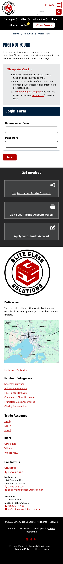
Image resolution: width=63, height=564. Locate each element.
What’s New (11, 452)
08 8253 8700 (16, 506)
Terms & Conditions (39, 545)
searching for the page (29, 91)
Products (49, 5)
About (54, 19)
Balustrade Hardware (15, 388)
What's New (39, 19)
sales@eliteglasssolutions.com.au (26, 489)
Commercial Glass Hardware (19, 397)
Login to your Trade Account (31, 193)
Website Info (44, 33)
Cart (26, 25)
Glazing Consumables (16, 406)
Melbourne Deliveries (15, 370)
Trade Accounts (45, 24)
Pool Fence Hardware (16, 392)
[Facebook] (31, 539)
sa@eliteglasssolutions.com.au (24, 509)
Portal (7, 430)
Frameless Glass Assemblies (19, 401)
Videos (24, 19)
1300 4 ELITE (15, 472)
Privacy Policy (17, 545)
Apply (7, 421)
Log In (14, 25)
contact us (38, 95)
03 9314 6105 (16, 486)
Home (16, 33)
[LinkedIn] (35, 539)
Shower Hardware (14, 383)
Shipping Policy (22, 549)
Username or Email (17, 123)
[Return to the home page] (8, 8)
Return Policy (42, 549)
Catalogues (10, 19)
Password (11, 138)
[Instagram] (27, 539)
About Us (28, 33)
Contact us (10, 467)
